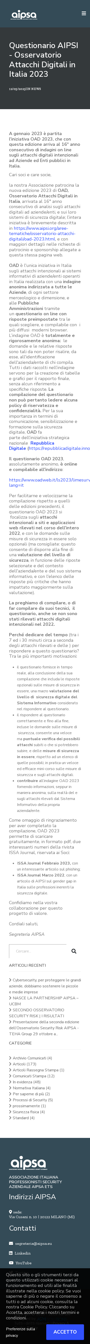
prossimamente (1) (29, 1106)
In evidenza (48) (27, 1082)
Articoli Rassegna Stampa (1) (38, 1070)
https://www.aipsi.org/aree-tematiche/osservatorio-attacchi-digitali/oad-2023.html (42, 233)
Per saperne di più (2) (31, 1094)
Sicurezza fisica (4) (29, 1112)
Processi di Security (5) (33, 1100)
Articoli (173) (24, 1064)
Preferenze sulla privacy (20, 1332)
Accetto (65, 1332)
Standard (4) (24, 1118)
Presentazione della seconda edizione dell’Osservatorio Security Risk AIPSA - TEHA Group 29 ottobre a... (44, 1028)
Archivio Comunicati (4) (32, 1058)
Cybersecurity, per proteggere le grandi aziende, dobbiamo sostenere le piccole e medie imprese (45, 986)
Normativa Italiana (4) (32, 1088)
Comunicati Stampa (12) (34, 1076)
